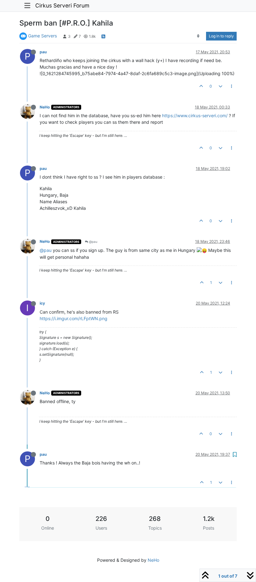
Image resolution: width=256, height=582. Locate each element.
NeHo (45, 107)
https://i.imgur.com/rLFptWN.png (73, 318)
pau (43, 52)
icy (42, 303)
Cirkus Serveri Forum (62, 5)
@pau (92, 241)
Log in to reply (221, 36)
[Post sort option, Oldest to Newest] (198, 36)
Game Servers (42, 35)
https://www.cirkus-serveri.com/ (195, 115)
